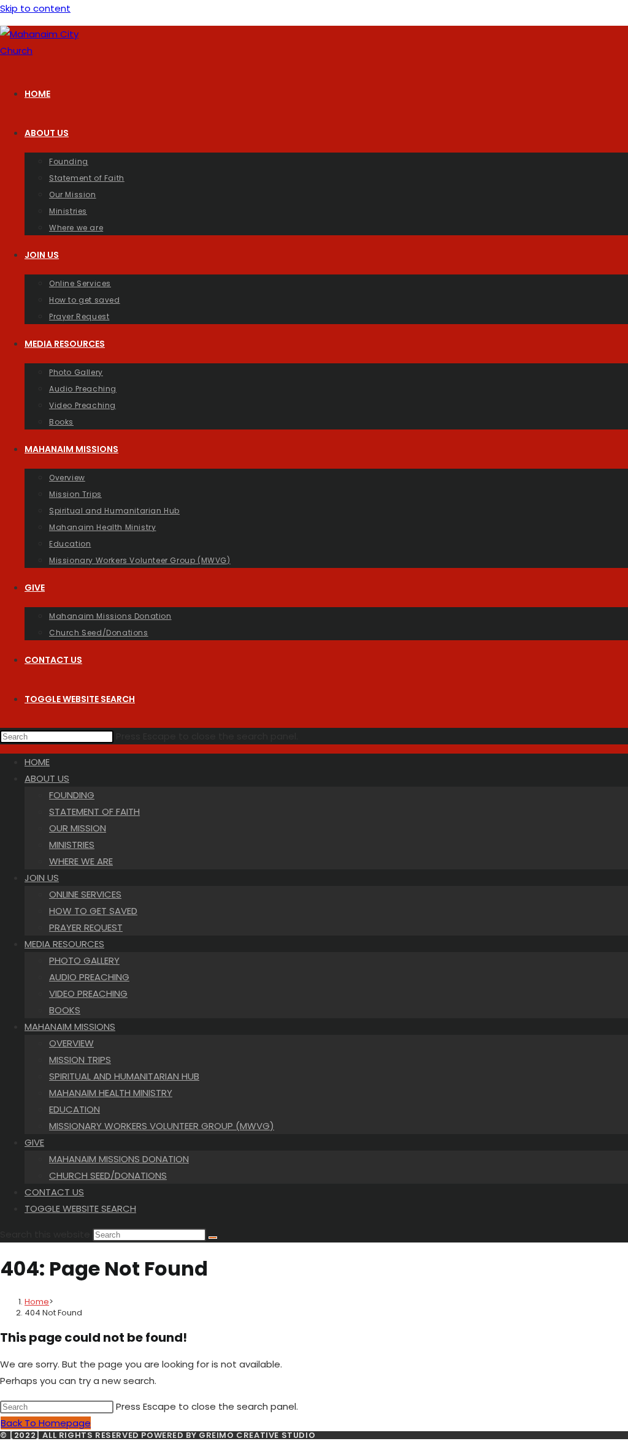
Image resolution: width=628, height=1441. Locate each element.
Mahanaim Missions (70, 1026)
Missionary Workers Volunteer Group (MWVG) (161, 1125)
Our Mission (77, 828)
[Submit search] (213, 1237)
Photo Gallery (84, 960)
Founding (71, 795)
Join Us (42, 877)
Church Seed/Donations (108, 1175)
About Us (47, 778)
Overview (71, 1043)
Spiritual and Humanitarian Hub (124, 1076)
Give (34, 1142)
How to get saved (93, 910)
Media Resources (64, 943)
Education (74, 1109)
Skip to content (35, 8)
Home (37, 761)
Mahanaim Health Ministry (110, 1092)
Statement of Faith (94, 811)
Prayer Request (86, 927)
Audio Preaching (89, 976)
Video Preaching (88, 993)
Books (64, 1010)
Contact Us (54, 1192)
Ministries (71, 844)
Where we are (81, 861)
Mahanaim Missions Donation (119, 1158)
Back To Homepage (46, 1422)
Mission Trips (80, 1059)
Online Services (85, 894)
